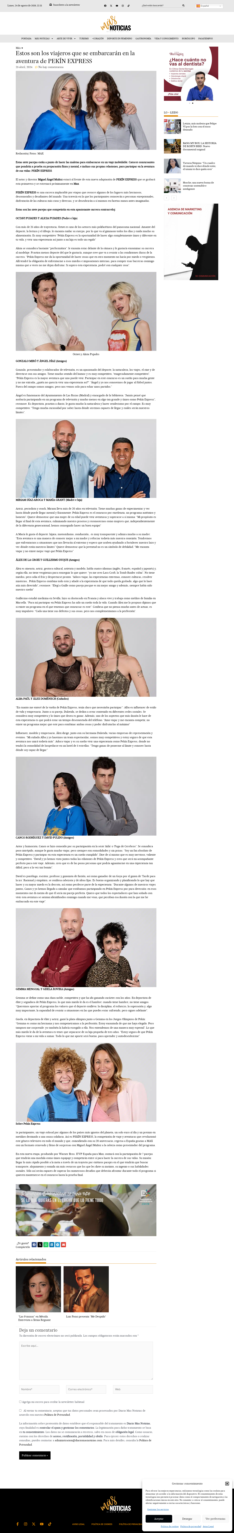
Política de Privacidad (57, 1414)
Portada (26, 38)
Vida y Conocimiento (166, 38)
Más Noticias (42, 38)
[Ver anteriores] (166, 198)
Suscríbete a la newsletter (66, 4)
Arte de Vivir (64, 38)
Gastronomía (143, 38)
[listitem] (191, 126)
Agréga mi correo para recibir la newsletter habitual (52, 1402)
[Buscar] (183, 5)
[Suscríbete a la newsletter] (51, 4)
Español (204, 6)
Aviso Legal (208, 1526)
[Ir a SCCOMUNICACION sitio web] (191, 242)
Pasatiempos (205, 38)
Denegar (187, 1518)
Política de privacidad (190, 1526)
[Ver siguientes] (174, 198)
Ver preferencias (215, 1518)
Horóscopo (188, 38)
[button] (227, 1483)
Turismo (84, 38)
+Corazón (98, 38)
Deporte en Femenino (119, 38)
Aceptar (159, 1518)
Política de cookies (170, 1526)
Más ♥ (19, 48)
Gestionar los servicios (158, 1509)
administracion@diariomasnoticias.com (78, 1440)
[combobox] (162, 5)
